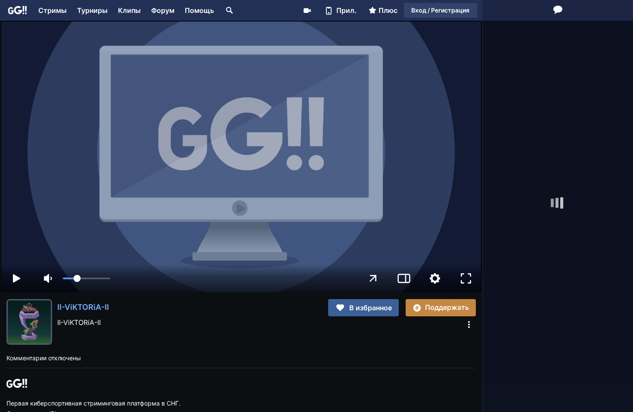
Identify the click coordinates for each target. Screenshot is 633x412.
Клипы (129, 10)
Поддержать (447, 307)
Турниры (92, 10)
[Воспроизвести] (16, 278)
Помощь (199, 10)
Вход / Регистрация (440, 10)
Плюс (388, 10)
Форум (162, 10)
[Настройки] (435, 278)
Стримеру (307, 10)
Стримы (52, 10)
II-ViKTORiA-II (83, 307)
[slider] (86, 278)
